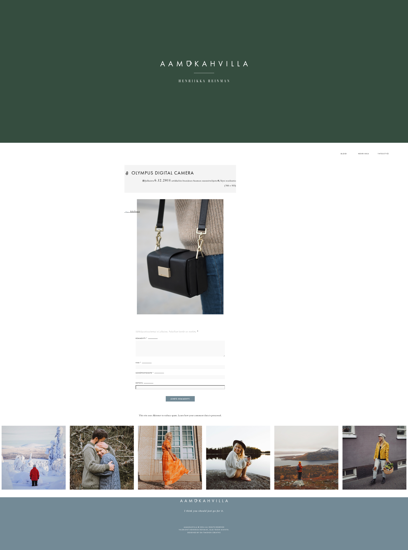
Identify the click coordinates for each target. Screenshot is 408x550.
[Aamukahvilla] (204, 71)
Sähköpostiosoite (145, 373)
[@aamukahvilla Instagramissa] (204, 457)
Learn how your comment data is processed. (200, 415)
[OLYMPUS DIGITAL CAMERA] (180, 258)
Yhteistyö (383, 153)
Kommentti (141, 338)
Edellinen (132, 211)
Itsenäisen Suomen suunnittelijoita (199, 181)
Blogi (344, 153)
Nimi (138, 363)
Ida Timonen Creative (210, 533)
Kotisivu (139, 383)
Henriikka (363, 153)
